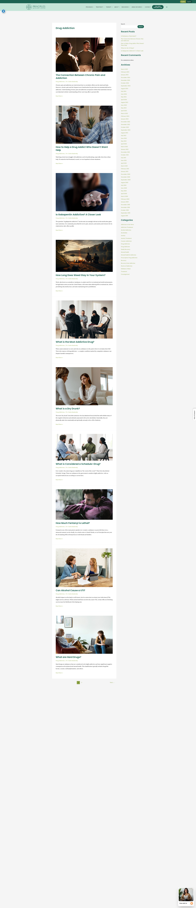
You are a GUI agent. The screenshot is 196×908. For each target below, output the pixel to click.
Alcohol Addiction (126, 230)
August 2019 (124, 215)
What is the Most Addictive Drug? (75, 342)
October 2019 (125, 210)
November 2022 (125, 124)
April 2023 (124, 110)
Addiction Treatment (127, 227)
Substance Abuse (126, 268)
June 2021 (124, 160)
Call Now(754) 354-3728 (158, 7)
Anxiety (123, 235)
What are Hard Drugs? (68, 657)
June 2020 (124, 188)
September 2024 (125, 86)
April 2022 (124, 144)
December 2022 (125, 121)
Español (189, 1)
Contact (148, 7)
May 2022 (123, 141)
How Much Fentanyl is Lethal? (73, 523)
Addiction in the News (127, 224)
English (183, 1)
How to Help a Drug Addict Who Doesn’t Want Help (82, 148)
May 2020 (124, 191)
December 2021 (125, 152)
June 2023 (124, 105)
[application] (93, 7)
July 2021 (123, 157)
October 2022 (125, 127)
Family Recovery (125, 249)
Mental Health (125, 252)
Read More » (59, 96)
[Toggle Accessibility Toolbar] (3, 11)
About (116, 7)
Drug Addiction (60, 81)
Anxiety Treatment (126, 238)
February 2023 (125, 116)
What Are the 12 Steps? (127, 48)
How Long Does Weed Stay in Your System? (80, 275)
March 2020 (124, 196)
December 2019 (125, 204)
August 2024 (124, 88)
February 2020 (125, 199)
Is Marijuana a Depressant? (128, 36)
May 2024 (123, 97)
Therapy (108, 7)
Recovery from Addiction (128, 263)
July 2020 (123, 185)
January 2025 (124, 74)
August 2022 (124, 132)
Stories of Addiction (126, 266)
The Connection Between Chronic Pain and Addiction (80, 76)
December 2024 (125, 77)
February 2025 (125, 72)
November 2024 (125, 80)
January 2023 (124, 119)
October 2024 (125, 83)
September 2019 (125, 213)
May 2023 (123, 108)
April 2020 (124, 193)
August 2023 (124, 102)
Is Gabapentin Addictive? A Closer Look (78, 214)
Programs (89, 7)
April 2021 (124, 163)
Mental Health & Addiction (128, 255)
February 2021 (125, 168)
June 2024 (124, 94)
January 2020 (125, 202)
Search (123, 24)
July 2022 (123, 135)
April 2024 (124, 99)
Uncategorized (125, 274)
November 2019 (125, 207)
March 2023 (124, 113)
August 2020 (124, 182)
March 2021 (124, 166)
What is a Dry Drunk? (68, 408)
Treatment (99, 7)
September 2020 (125, 179)
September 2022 (125, 130)
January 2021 (124, 171)
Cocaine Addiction (126, 241)
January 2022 (124, 149)
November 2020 (125, 177)
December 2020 (125, 174)
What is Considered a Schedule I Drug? (78, 464)
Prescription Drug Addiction (129, 257)
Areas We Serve (137, 7)
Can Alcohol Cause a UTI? (70, 590)
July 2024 (123, 91)
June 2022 (124, 138)
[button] (194, 414)
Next (112, 682)
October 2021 (125, 155)
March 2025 (124, 69)
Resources (125, 7)
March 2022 (124, 146)
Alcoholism (124, 233)
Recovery (123, 260)
